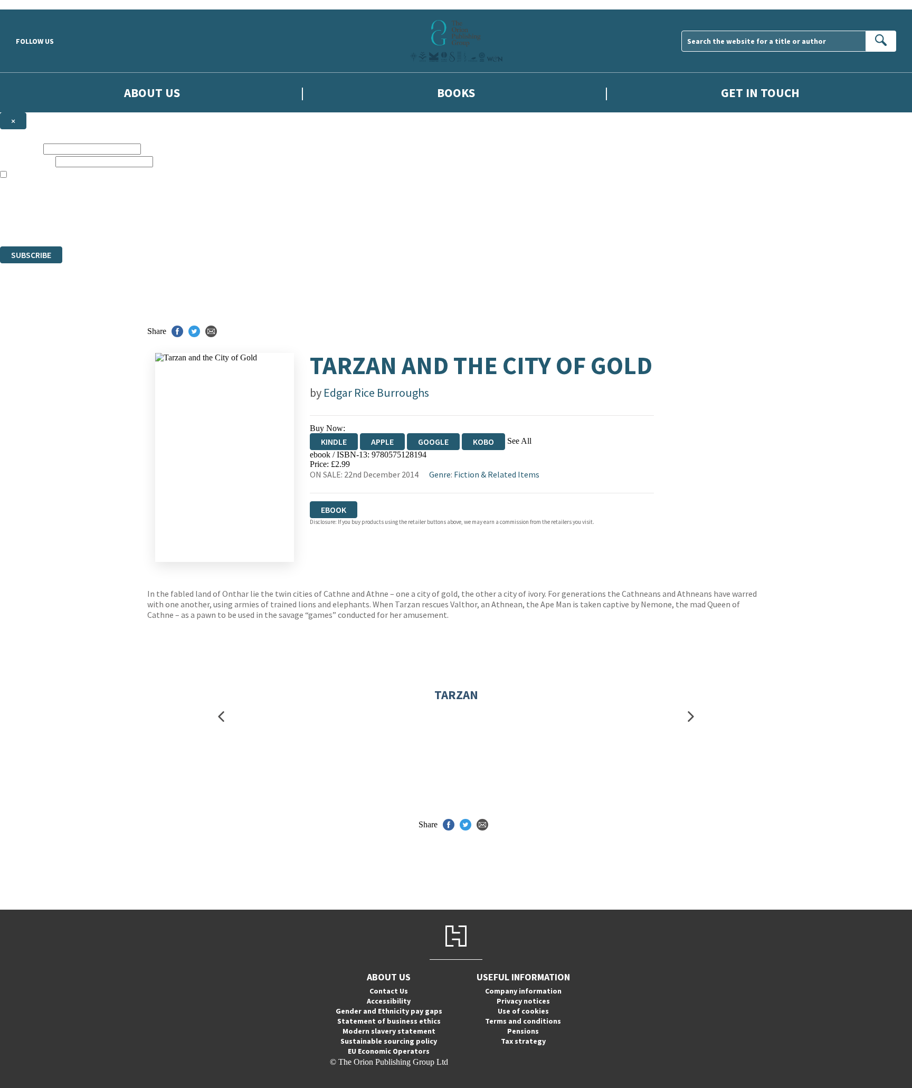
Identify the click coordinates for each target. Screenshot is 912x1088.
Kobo (483, 441)
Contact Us (388, 991)
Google (433, 441)
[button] (221, 716)
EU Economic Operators (389, 1051)
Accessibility (389, 1001)
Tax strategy (523, 1041)
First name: (20, 148)
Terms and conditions (523, 1021)
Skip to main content (34, 4)
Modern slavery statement (389, 1031)
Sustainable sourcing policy (388, 1041)
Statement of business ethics (389, 1021)
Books (456, 92)
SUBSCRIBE (31, 255)
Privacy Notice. (209, 222)
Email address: (26, 161)
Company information (523, 991)
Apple (382, 441)
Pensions (523, 1031)
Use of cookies (523, 1011)
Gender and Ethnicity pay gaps (389, 1011)
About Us (152, 92)
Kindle (334, 441)
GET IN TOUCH (760, 92)
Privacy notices (523, 1001)
